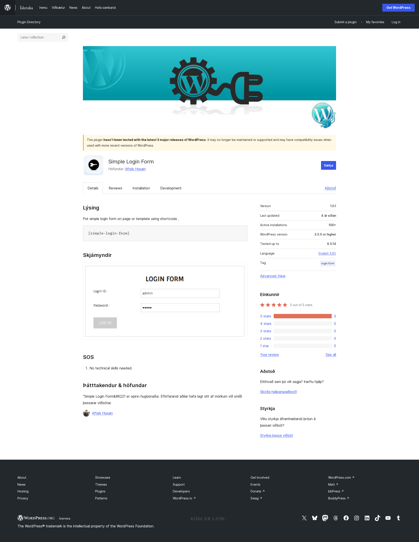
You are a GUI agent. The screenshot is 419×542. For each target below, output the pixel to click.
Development (171, 188)
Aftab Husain (135, 169)
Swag (256, 498)
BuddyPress (338, 498)
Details (93, 188)
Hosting (23, 491)
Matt (333, 484)
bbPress (336, 491)
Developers (181, 491)
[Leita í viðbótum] (63, 37)
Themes (101, 484)
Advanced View (272, 276)
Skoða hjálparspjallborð (278, 392)
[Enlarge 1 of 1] (241, 269)
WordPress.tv (184, 498)
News (21, 484)
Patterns (101, 498)
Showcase (102, 477)
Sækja (328, 165)
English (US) (327, 253)
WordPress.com (341, 477)
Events (255, 484)
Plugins (100, 491)
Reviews (115, 188)
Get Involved (260, 477)
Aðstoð (330, 188)
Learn (177, 477)
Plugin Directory (29, 22)
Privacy (22, 498)
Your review (269, 354)
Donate (258, 491)
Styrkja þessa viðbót (276, 435)
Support (179, 484)
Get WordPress (398, 7)
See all (331, 354)
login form (327, 263)
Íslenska (64, 518)
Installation (141, 188)
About (21, 477)
